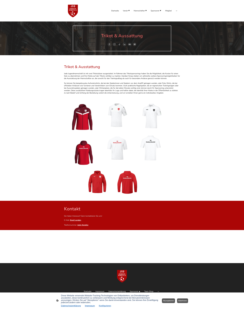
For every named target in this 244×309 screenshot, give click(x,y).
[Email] (134, 44)
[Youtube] (129, 44)
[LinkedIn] (124, 44)
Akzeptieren (168, 301)
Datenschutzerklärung (71, 306)
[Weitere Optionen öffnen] (176, 10)
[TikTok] (119, 44)
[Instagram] (114, 44)
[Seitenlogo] (73, 11)
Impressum (90, 306)
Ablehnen (182, 301)
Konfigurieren (105, 306)
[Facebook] (109, 44)
